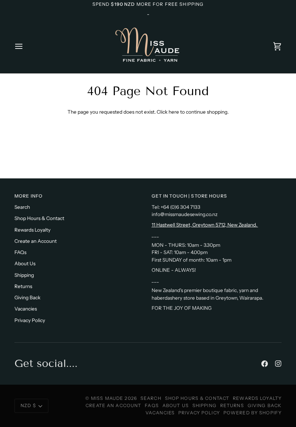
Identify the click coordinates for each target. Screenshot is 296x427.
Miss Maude (107, 398)
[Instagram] (278, 363)
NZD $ (28, 405)
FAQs (20, 252)
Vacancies (25, 309)
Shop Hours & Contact (39, 218)
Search (22, 207)
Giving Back (27, 297)
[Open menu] (25, 46)
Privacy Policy (29, 320)
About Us (24, 263)
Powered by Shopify (252, 412)
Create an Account (35, 241)
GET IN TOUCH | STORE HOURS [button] (189, 196)
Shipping (24, 275)
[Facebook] (264, 363)
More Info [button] (28, 196)
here (174, 112)
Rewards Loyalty (32, 230)
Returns (23, 286)
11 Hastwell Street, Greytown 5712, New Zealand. (205, 225)
